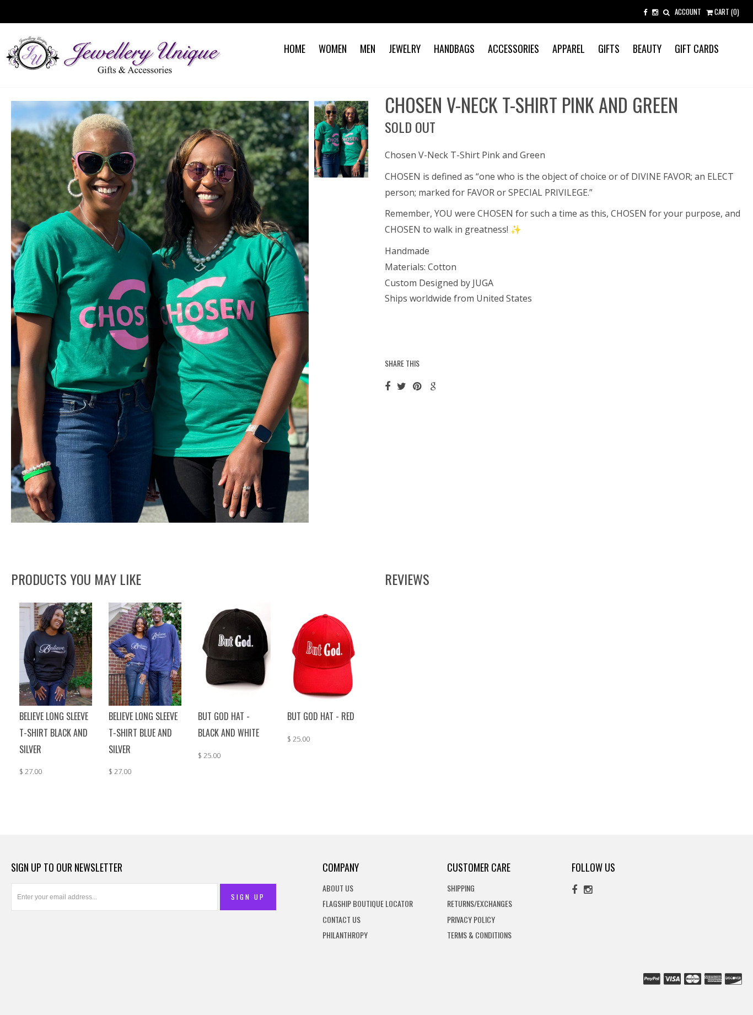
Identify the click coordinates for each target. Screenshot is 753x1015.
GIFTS (609, 48)
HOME (294, 48)
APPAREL (568, 48)
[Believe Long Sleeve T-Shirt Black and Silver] (55, 653)
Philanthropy (345, 935)
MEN (367, 48)
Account (688, 11)
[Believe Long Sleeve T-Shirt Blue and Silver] (145, 653)
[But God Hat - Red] (323, 653)
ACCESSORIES (513, 48)
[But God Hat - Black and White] (234, 653)
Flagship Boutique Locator (367, 904)
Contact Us (341, 920)
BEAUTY (647, 48)
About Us (337, 888)
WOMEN (333, 48)
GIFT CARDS (697, 48)
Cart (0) (726, 11)
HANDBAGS (454, 48)
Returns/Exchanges (479, 904)
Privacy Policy (471, 920)
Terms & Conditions (479, 935)
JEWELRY (405, 48)
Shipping (461, 888)
